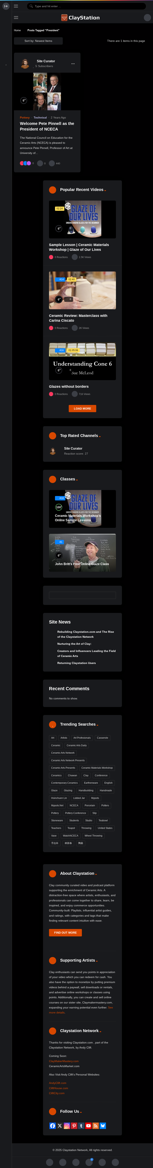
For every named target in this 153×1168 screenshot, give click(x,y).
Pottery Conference (75, 813)
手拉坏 (54, 843)
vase (54, 835)
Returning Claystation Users (76, 663)
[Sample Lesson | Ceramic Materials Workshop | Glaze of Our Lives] (82, 219)
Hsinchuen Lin (59, 798)
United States (105, 828)
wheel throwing (93, 835)
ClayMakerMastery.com (64, 1061)
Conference (101, 775)
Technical (40, 117)
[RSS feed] (95, 1126)
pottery (55, 813)
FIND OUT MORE (65, 932)
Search (111, 595)
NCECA (74, 805)
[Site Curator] (25, 64)
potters (105, 805)
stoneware (57, 820)
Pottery (25, 117)
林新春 (68, 843)
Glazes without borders (69, 387)
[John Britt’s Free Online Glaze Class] (82, 553)
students (74, 820)
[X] (60, 1126)
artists (64, 737)
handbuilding (86, 790)
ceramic (55, 745)
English (108, 782)
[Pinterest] (74, 1126)
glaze (54, 790)
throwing (86, 828)
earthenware (91, 782)
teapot (71, 828)
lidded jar (79, 798)
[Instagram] (67, 1126)
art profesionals (82, 737)
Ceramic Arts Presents (63, 767)
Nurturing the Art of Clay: (74, 643)
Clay (85, 775)
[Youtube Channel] (88, 1126)
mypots (95, 798)
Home (17, 30)
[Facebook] (52, 1126)
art (52, 737)
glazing (68, 790)
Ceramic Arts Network (63, 752)
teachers (56, 828)
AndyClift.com (57, 1083)
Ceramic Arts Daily (77, 745)
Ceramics (56, 775)
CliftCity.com (57, 1093)
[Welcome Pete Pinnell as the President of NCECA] (47, 91)
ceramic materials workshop (97, 767)
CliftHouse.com (58, 1088)
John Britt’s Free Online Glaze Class (82, 564)
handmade (106, 790)
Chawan (72, 775)
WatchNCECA (70, 835)
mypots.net (57, 805)
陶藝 (80, 843)
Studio (88, 820)
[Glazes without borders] (82, 361)
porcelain (90, 805)
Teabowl (103, 820)
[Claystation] (81, 17)
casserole (102, 737)
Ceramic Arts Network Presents (68, 760)
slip (94, 813)
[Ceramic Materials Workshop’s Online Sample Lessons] (82, 509)
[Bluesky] (103, 1126)
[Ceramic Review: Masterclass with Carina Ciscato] (82, 290)
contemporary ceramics (64, 782)
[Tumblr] (81, 1126)
